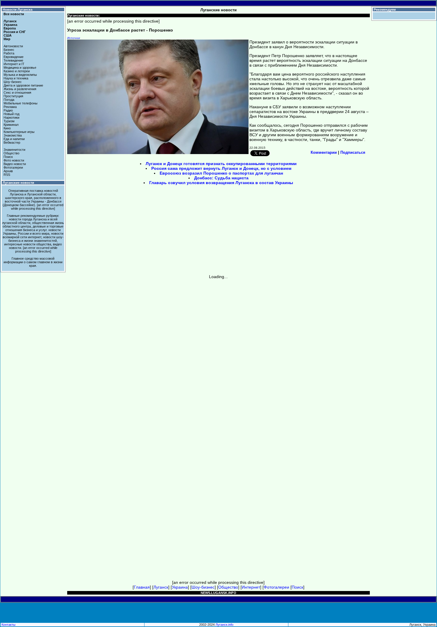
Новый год (11, 114)
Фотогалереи (13, 167)
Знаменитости (14, 149)
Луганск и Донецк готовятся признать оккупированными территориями (221, 163)
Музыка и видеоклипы (20, 74)
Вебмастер (12, 142)
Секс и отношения (17, 92)
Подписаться (352, 152)
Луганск (10, 21)
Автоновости (13, 46)
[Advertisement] (168, 231)
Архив (8, 171)
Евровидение (13, 57)
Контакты (8, 624)
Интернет (251, 587)
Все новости (14, 14)
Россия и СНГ (15, 32)
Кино (7, 128)
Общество (11, 153)
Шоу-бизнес (13, 82)
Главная (142, 587)
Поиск (8, 157)
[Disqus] (218, 353)
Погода (9, 99)
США (8, 35)
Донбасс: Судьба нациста (221, 177)
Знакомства (13, 135)
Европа (10, 28)
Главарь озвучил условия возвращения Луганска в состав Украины (221, 182)
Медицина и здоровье (20, 67)
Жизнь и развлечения (20, 89)
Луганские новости (18, 182)
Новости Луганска (17, 9)
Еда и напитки (14, 139)
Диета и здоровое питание (23, 85)
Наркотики (11, 117)
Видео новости (15, 164)
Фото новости (14, 160)
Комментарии (324, 152)
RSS (7, 174)
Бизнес (9, 49)
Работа (9, 53)
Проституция (13, 96)
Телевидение (13, 60)
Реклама (10, 107)
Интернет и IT (14, 64)
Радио (8, 110)
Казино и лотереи (17, 71)
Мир (7, 39)
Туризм (9, 121)
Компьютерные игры (19, 132)
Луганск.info (224, 624)
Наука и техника (16, 78)
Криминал (11, 124)
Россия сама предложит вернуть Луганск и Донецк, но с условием (221, 168)
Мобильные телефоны (20, 103)
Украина (10, 24)
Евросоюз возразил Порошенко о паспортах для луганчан (221, 173)
